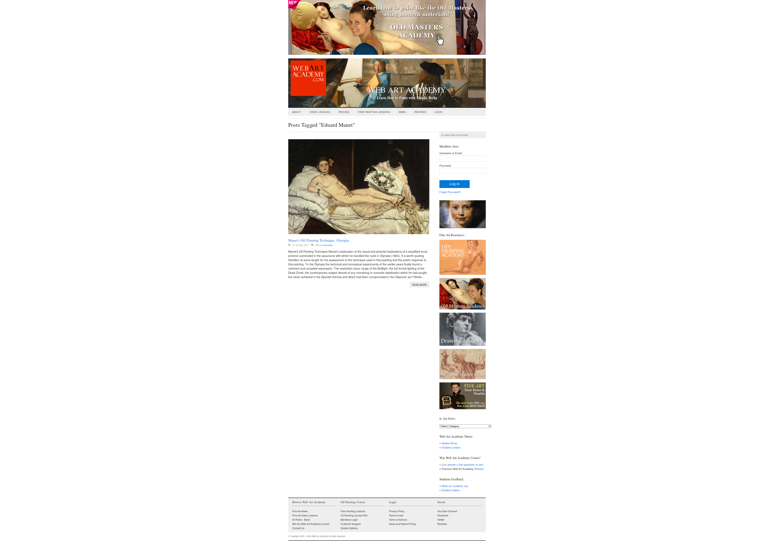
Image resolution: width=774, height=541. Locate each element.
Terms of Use (396, 515)
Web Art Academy (407, 89)
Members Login (349, 519)
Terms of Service (398, 519)
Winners (479, 468)
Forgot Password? (450, 192)
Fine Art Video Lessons (305, 515)
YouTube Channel (447, 511)
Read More (419, 284)
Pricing (344, 111)
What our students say (455, 486)
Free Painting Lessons (374, 111)
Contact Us (298, 528)
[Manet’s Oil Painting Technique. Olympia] (358, 186)
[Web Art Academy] (307, 95)
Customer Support (351, 523)
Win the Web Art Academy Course (310, 523)
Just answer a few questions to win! (462, 464)
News (402, 111)
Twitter (440, 519)
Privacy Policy (396, 511)
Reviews (420, 111)
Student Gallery (451, 490)
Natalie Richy (449, 443)
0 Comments (326, 245)
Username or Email (450, 153)
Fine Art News (300, 511)
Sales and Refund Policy (402, 523)
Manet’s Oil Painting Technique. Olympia (318, 240)
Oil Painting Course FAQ (354, 515)
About (296, 111)
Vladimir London (451, 447)
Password (445, 165)
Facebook (442, 515)
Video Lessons (320, 111)
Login (438, 111)
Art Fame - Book (301, 519)
